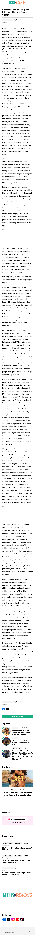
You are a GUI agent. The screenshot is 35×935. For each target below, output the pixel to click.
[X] (8, 919)
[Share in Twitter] (7, 709)
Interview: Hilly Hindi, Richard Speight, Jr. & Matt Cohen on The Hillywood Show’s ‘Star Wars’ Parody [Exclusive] (22, 755)
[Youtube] (17, 919)
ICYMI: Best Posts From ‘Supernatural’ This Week (17, 849)
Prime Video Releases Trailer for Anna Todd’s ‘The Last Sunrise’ (21, 733)
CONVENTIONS (17, 748)
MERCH (15, 738)
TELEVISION (18, 843)
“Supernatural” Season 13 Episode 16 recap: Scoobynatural (16, 874)
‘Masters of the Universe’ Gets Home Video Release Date (22, 743)
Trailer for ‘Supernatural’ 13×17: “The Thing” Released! (16, 861)
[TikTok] (22, 919)
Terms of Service (10, 932)
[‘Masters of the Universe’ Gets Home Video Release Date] (6, 741)
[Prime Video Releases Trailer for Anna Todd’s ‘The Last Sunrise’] (6, 731)
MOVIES (15, 727)
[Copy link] (11, 709)
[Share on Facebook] (4, 709)
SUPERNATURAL (7, 20)
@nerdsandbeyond (18, 819)
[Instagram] (13, 919)
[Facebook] (4, 919)
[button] (3, 2)
